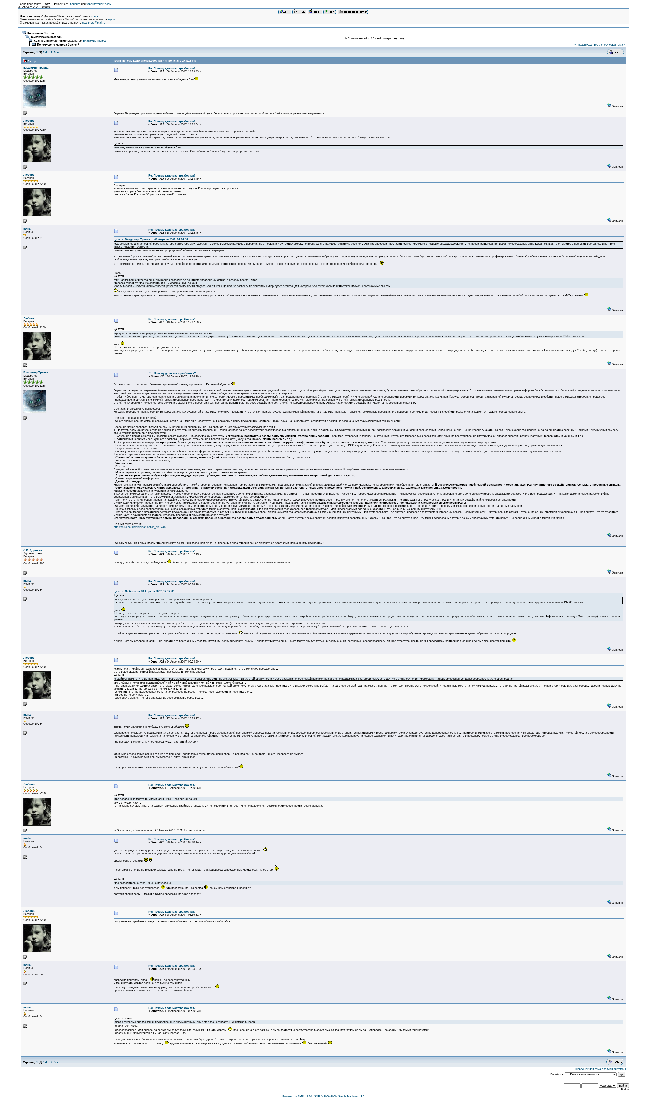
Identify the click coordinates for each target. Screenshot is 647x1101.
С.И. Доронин (32, 550)
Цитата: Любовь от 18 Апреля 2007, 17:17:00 (144, 591)
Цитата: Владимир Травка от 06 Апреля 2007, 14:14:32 (151, 239)
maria (27, 228)
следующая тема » (613, 44)
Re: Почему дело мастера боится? (172, 68)
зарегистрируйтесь (98, 3)
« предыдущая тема (587, 44)
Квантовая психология (50, 40)
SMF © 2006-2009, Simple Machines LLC (339, 1096)
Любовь (29, 120)
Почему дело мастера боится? (58, 44)
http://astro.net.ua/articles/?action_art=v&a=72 (142, 527)
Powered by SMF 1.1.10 (297, 1096)
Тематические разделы (46, 36)
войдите (75, 3)
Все (56, 52)
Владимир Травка (94, 40)
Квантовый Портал (40, 33)
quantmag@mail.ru (93, 22)
